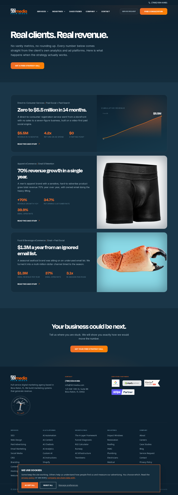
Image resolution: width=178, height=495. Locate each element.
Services (41, 11)
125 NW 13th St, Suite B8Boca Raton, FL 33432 (76, 390)
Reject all (48, 485)
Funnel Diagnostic (83, 440)
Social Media (17, 453)
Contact (105, 11)
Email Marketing (18, 448)
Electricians (112, 457)
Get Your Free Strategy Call (89, 349)
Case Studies (75, 11)
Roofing (110, 444)
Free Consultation (153, 11)
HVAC (109, 448)
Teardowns (80, 457)
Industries (57, 11)
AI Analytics (48, 448)
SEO (12, 435)
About (142, 435)
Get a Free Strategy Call (27, 66)
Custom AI (47, 453)
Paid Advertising (18, 444)
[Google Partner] (116, 383)
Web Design (16, 440)
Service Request (129, 11)
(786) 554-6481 (159, 2)
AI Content (48, 440)
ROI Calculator (82, 444)
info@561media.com (74, 385)
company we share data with (61, 477)
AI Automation (49, 435)
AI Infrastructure (83, 453)
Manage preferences (68, 485)
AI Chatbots (48, 444)
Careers (143, 440)
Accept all (30, 485)
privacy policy (28, 477)
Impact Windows (115, 435)
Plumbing (111, 453)
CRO (13, 457)
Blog (142, 448)
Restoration (112, 440)
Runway (78, 448)
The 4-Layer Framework (86, 435)
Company (90, 11)
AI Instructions (50, 457)
